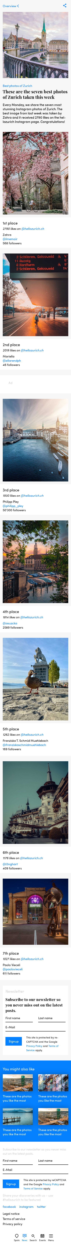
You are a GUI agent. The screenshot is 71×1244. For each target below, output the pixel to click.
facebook (10, 1206)
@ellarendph (12, 360)
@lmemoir (10, 239)
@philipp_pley (13, 506)
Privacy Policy (34, 1046)
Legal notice (11, 1213)
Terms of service (14, 1219)
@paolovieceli (13, 969)
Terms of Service (33, 1188)
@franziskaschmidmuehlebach (24, 747)
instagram (26, 1206)
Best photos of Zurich (17, 85)
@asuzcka (10, 623)
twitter (41, 1206)
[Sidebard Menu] (51, 1235)
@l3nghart (10, 864)
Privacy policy (12, 1224)
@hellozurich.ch (32, 228)
